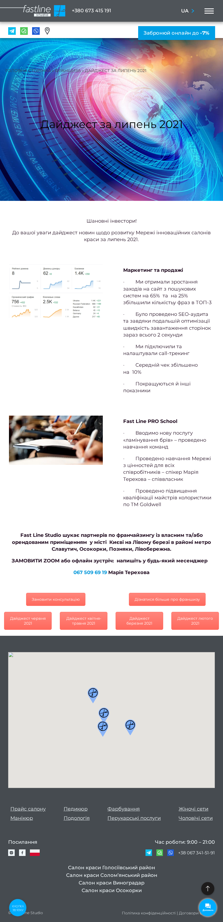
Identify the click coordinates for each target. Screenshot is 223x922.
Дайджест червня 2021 (28, 621)
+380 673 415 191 (91, 11)
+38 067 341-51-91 (196, 852)
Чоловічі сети (196, 818)
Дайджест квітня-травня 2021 (83, 621)
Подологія (77, 818)
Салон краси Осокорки (112, 890)
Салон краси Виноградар (111, 883)
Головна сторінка (28, 70)
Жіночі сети (193, 809)
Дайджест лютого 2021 (195, 621)
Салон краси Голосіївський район (111, 868)
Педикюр (76, 809)
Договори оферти (197, 913)
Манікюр (21, 818)
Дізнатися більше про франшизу (167, 599)
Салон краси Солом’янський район (111, 875)
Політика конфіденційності (149, 913)
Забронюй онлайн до (176, 33)
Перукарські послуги (134, 818)
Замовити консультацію (56, 599)
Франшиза (68, 70)
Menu (207, 11)
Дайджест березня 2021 (139, 621)
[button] (93, 695)
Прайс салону (28, 809)
